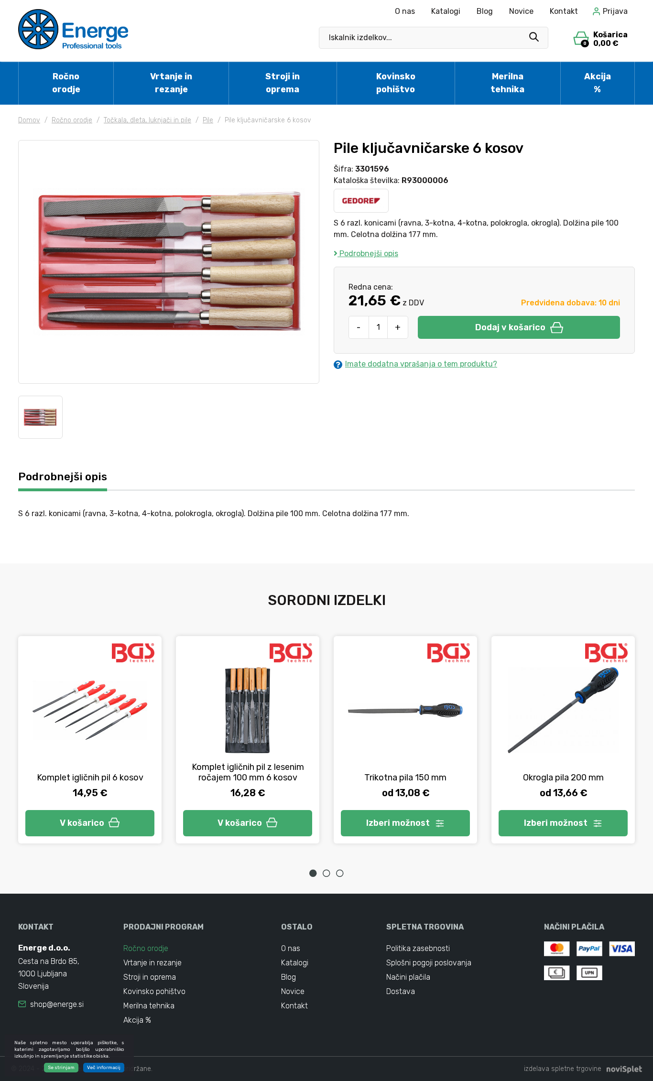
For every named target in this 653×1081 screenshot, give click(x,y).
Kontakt (564, 11)
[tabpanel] (90, 739)
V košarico (82, 823)
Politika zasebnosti (418, 948)
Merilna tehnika (507, 83)
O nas (405, 11)
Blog (485, 11)
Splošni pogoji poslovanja (428, 962)
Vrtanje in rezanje (171, 83)
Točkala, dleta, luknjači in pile (147, 120)
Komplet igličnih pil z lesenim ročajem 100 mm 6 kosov (248, 772)
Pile (208, 120)
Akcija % (597, 83)
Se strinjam (61, 1067)
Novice (521, 11)
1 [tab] (313, 873)
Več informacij (103, 1067)
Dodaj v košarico (510, 327)
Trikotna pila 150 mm (405, 777)
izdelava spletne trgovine (562, 1069)
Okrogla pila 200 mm (563, 777)
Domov (29, 120)
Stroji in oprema (282, 83)
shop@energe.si (57, 1004)
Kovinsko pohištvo (395, 83)
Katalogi (445, 11)
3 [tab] (340, 873)
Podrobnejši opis (367, 253)
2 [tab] (326, 873)
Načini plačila (408, 977)
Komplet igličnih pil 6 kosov (90, 777)
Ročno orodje (66, 83)
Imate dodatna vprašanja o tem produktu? (421, 363)
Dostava (400, 991)
